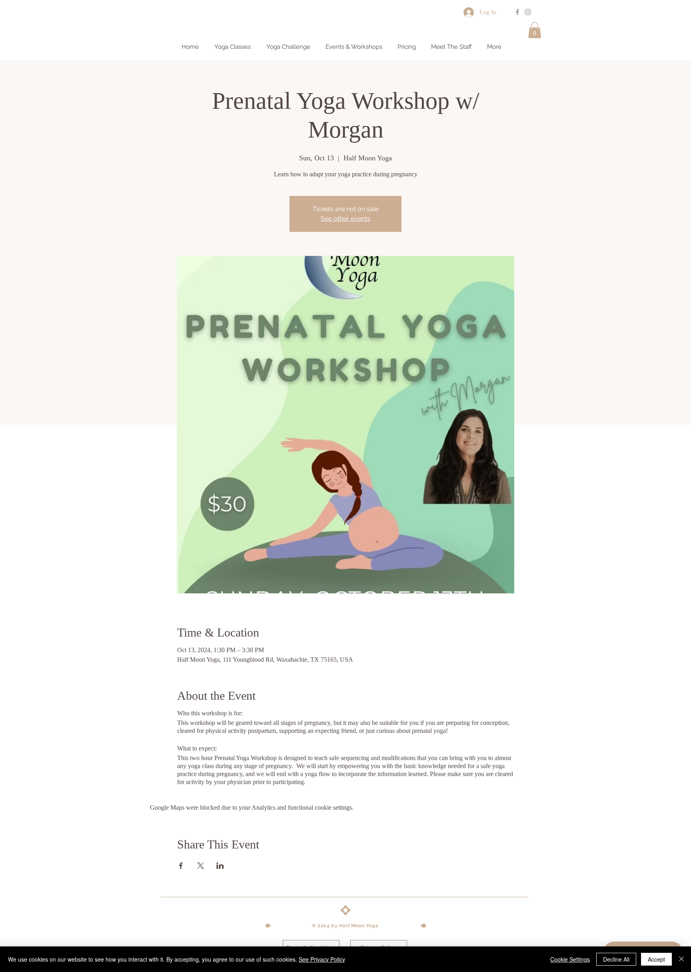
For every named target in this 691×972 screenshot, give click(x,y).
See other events (345, 218)
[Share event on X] (200, 865)
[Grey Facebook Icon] (517, 12)
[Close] (681, 959)
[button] (534, 30)
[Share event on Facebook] (181, 865)
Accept (656, 959)
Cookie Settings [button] (570, 959)
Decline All (616, 959)
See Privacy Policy (322, 959)
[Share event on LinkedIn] (220, 865)
